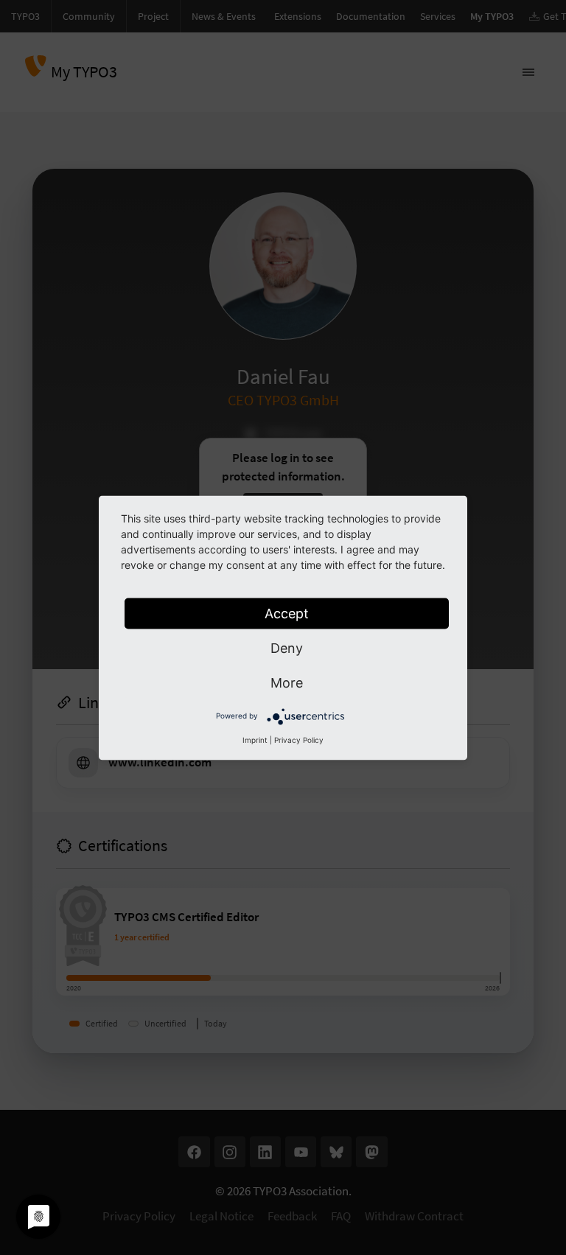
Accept (287, 612)
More (286, 682)
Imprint (255, 739)
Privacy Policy (299, 739)
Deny (286, 647)
